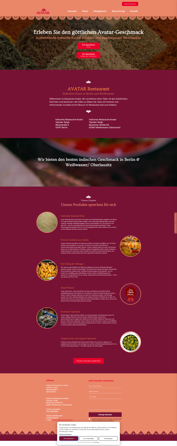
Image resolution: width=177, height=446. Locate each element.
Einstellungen (108, 438)
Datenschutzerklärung (65, 434)
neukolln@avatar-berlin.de (62, 420)
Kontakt (134, 11)
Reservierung (118, 11)
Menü (85, 11)
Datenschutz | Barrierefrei (175, 223)
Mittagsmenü (99, 11)
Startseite (72, 11)
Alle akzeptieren (69, 438)
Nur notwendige (88, 438)
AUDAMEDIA (96, 442)
